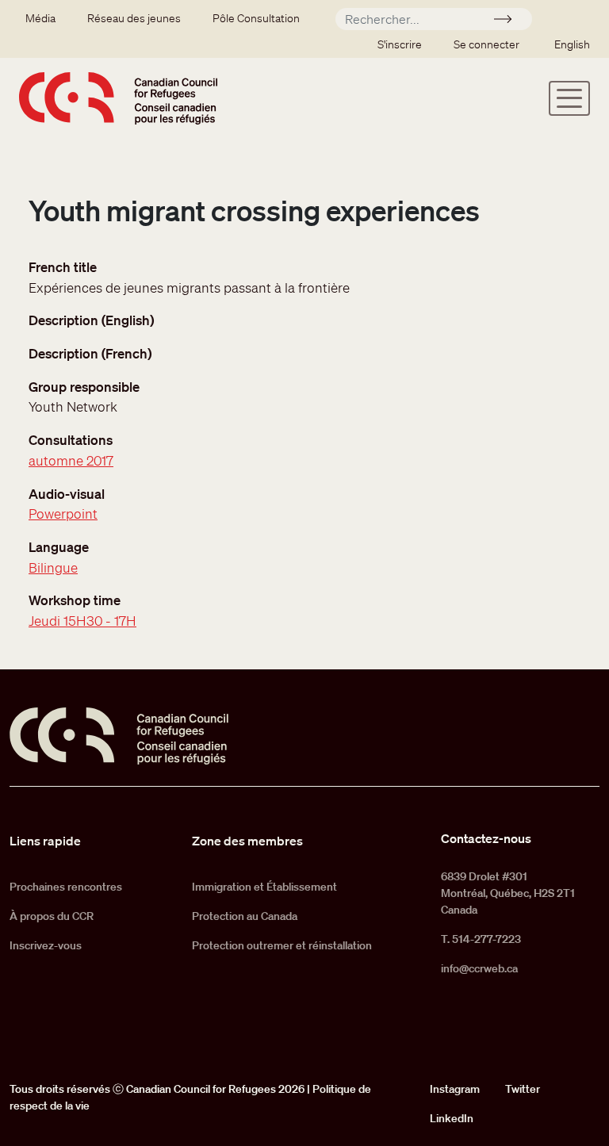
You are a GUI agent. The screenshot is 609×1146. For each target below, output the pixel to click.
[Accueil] (118, 98)
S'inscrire (399, 44)
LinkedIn (451, 1118)
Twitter (522, 1089)
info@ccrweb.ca (479, 968)
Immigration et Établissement (264, 887)
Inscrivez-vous (46, 945)
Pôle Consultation (256, 18)
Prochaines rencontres (66, 887)
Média (40, 18)
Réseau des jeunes (134, 18)
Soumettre (509, 21)
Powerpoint (63, 513)
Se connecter (486, 44)
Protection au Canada (244, 916)
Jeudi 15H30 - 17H (82, 620)
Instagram (455, 1089)
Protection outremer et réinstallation (282, 945)
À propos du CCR (52, 916)
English (572, 44)
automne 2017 (71, 460)
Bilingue (53, 567)
